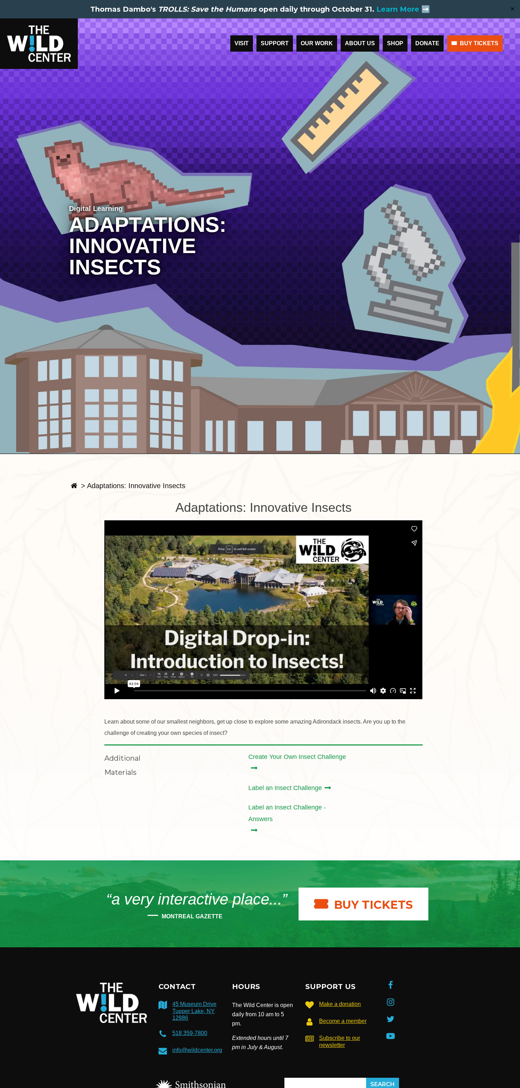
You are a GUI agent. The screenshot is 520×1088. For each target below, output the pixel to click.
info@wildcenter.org (197, 1050)
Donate (427, 43)
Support (275, 43)
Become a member (342, 1021)
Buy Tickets (479, 43)
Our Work (317, 43)
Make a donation (340, 1004)
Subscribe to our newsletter (339, 1041)
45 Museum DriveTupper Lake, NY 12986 (194, 1010)
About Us (360, 43)
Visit (242, 43)
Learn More (397, 9)
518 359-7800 (189, 1033)
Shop (395, 43)
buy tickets (373, 905)
